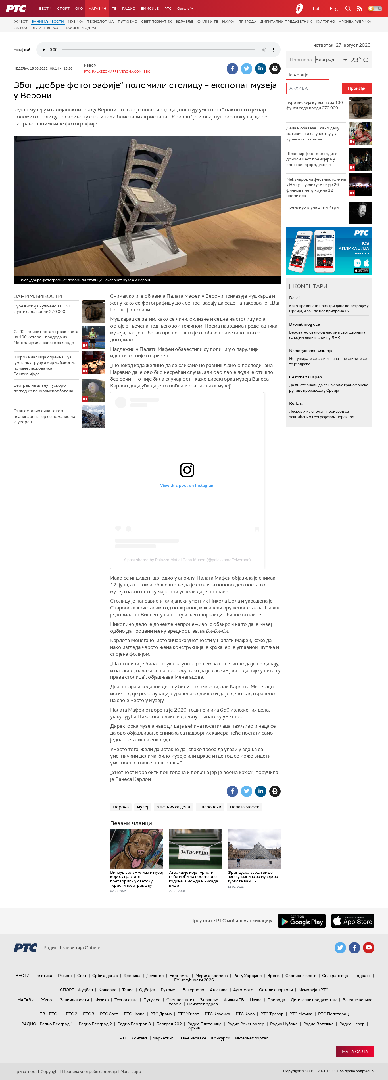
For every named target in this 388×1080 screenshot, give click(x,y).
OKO (79, 8)
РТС (168, 8)
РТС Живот (188, 1013)
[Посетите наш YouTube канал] (368, 947)
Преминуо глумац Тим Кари (312, 207)
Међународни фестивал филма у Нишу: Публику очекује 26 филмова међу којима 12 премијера (316, 187)
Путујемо (127, 21)
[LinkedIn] (260, 68)
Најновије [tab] (297, 75)
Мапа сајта (355, 1051)
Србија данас (105, 975)
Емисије (150, 8)
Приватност (25, 1071)
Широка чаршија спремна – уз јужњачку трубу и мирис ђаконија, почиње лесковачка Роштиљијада (46, 365)
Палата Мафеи (245, 807)
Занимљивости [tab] (38, 296)
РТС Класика (217, 1013)
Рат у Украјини (247, 975)
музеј (142, 807)
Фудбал (85, 989)
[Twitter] (246, 68)
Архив (194, 1028)
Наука (228, 21)
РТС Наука (134, 1013)
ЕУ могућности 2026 (194, 979)
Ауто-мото (243, 989)
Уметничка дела (173, 807)
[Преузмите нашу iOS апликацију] (352, 921)
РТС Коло (245, 1013)
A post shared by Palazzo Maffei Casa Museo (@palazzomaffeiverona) (187, 559)
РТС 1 (54, 1013)
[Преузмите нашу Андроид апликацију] (302, 921)
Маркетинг (162, 1038)
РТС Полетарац (333, 1013)
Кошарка (107, 989)
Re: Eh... (296, 403)
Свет (82, 975)
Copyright (50, 1071)
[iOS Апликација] (329, 251)
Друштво (155, 975)
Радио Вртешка (318, 1023)
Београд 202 (169, 1023)
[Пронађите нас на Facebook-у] (354, 947)
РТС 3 (88, 1013)
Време (273, 975)
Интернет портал (251, 1038)
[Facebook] (232, 68)
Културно (325, 21)
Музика (75, 21)
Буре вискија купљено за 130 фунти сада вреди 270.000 (42, 308)
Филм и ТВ (207, 21)
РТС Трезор (272, 1013)
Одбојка (147, 989)
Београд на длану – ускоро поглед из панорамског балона (43, 388)
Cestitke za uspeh (305, 376)
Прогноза (301, 60)
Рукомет (169, 989)
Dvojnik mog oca (304, 324)
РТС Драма (161, 1013)
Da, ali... (296, 297)
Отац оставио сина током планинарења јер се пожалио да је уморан (44, 416)
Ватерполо (193, 989)
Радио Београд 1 (56, 1023)
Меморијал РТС (313, 989)
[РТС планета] (299, 8)
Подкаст (362, 975)
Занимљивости (48, 21)
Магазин (97, 8)
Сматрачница (335, 975)
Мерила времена (211, 975)
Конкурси (220, 1038)
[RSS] (359, 8)
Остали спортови (276, 989)
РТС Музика (300, 1013)
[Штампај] (275, 68)
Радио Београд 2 (95, 1023)
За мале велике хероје (37, 28)
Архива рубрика (355, 21)
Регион (65, 975)
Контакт (139, 1038)
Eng (334, 8)
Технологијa (100, 21)
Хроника (132, 975)
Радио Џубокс (284, 1023)
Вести (45, 8)
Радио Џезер (352, 1023)
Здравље (184, 21)
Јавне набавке (192, 1038)
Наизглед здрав (80, 28)
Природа (247, 21)
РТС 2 (71, 1013)
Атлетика (219, 989)
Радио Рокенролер (245, 1023)
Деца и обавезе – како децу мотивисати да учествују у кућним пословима (312, 133)
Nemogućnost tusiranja (310, 350)
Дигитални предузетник (286, 21)
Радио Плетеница (204, 1023)
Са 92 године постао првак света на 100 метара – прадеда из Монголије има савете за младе (46, 337)
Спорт (63, 8)
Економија (180, 975)
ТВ (114, 8)
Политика (42, 975)
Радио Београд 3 (134, 1023)
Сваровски (210, 807)
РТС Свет (109, 1013)
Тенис (127, 989)
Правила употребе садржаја (89, 1071)
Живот (21, 21)
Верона (121, 807)
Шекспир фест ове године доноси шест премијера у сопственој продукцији (311, 159)
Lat (316, 8)
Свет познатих (156, 21)
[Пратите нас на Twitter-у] (340, 947)
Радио (128, 8)
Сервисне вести (300, 975)
